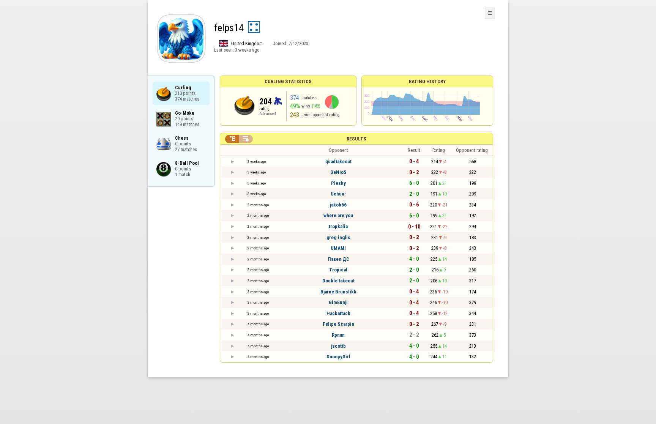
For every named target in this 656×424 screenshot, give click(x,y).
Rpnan (338, 335)
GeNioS (338, 172)
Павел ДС (338, 259)
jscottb (338, 346)
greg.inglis (338, 237)
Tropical (338, 270)
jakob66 (338, 205)
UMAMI (338, 248)
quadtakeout (338, 161)
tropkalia (338, 226)
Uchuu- (338, 194)
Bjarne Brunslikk (338, 292)
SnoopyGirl (338, 356)
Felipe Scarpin (338, 324)
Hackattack (338, 313)
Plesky (338, 183)
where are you (338, 215)
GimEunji (338, 302)
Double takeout (338, 281)
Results (356, 139)
